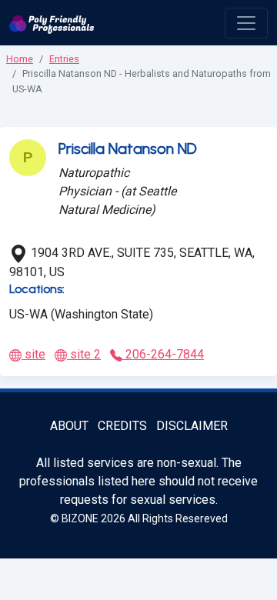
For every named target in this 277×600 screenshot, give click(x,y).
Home (19, 59)
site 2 (84, 354)
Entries (64, 59)
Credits (122, 425)
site (33, 354)
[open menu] (246, 23)
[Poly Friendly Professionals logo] (52, 22)
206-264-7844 (163, 354)
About (69, 425)
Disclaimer (192, 425)
